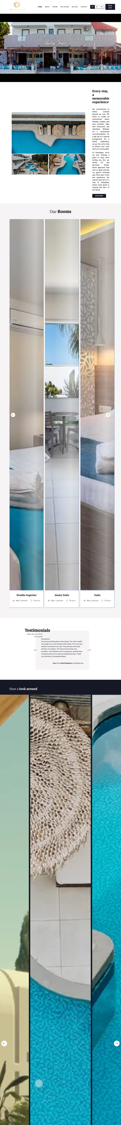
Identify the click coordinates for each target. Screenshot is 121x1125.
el (97, 7)
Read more (99, 196)
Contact (84, 7)
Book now (110, 7)
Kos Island (64, 7)
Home (40, 7)
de (101, 7)
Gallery (75, 7)
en (92, 7)
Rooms (55, 7)
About (47, 7)
